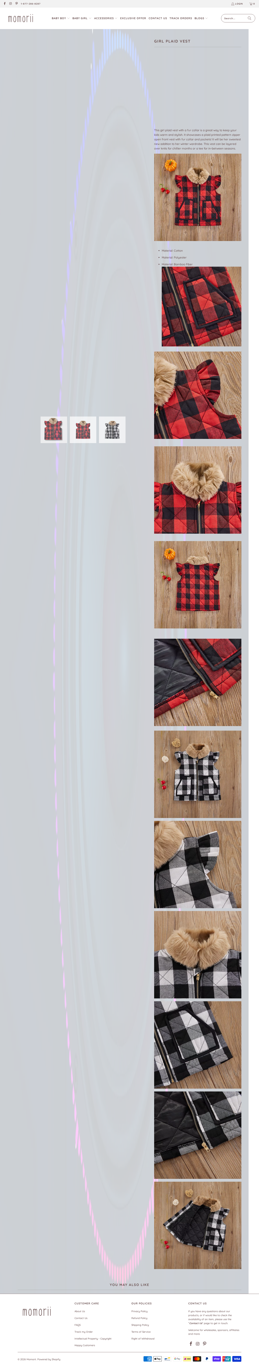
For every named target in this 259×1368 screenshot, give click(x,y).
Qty (156, 104)
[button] (61, 18)
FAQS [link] (78, 1324)
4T (176, 93)
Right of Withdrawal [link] (143, 1338)
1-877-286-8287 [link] (31, 3)
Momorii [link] (31, 1359)
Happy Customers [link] (85, 1345)
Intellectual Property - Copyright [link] (93, 1338)
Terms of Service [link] (141, 1331)
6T (194, 93)
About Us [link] (80, 1311)
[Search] (249, 18)
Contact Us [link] (81, 1318)
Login (239, 3)
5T (185, 93)
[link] (4, 3)
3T (167, 93)
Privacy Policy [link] (139, 1311)
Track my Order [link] (84, 1331)
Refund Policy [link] (139, 1318)
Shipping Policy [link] (140, 1324)
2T (158, 93)
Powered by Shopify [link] (48, 1359)
